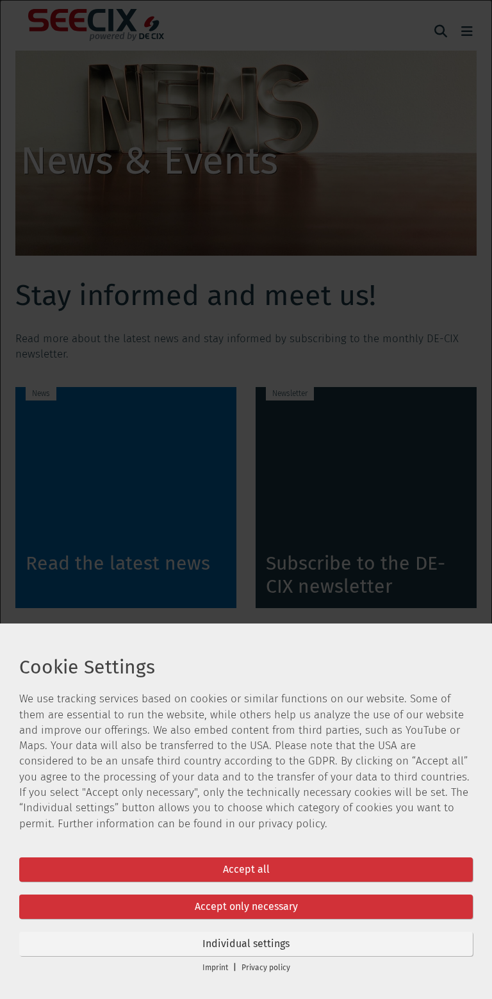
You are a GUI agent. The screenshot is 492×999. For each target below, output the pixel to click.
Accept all (246, 869)
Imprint (215, 967)
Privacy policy (266, 967)
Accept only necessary (246, 906)
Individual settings (246, 943)
